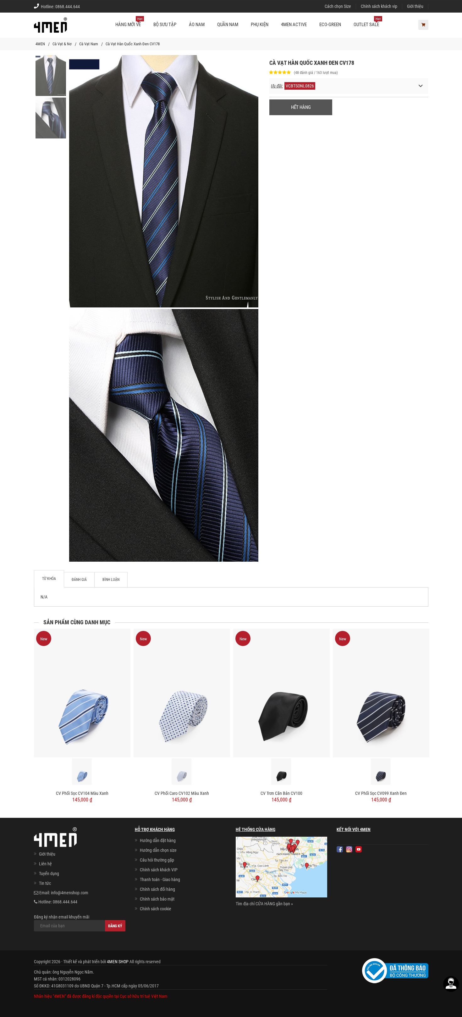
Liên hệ (45, 863)
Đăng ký (115, 926)
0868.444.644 (67, 6)
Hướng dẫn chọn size (158, 850)
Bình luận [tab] (110, 579)
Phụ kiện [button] (259, 24)
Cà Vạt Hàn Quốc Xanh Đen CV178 (133, 44)
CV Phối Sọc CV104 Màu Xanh (82, 793)
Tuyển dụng (49, 873)
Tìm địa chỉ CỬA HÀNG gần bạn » (264, 903)
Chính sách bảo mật (157, 899)
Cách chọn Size (338, 6)
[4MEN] (50, 28)
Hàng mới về (128, 22)
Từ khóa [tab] (49, 578)
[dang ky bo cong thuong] (395, 970)
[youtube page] (358, 849)
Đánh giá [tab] (79, 579)
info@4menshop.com (69, 892)
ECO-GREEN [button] (330, 24)
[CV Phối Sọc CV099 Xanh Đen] (381, 693)
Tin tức (45, 883)
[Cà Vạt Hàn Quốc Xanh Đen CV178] (51, 75)
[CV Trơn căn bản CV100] (281, 693)
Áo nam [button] (197, 24)
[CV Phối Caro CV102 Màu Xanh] (182, 693)
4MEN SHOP (118, 961)
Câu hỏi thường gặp (157, 859)
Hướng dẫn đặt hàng (158, 840)
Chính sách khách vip (379, 6)
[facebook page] (340, 849)
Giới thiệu (415, 6)
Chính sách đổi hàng (157, 889)
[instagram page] (349, 849)
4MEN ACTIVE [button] (294, 24)
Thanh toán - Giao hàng (160, 879)
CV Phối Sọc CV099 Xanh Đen (381, 793)
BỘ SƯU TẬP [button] (164, 24)
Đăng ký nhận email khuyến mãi (61, 916)
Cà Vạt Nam (88, 44)
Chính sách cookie (155, 908)
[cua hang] (281, 868)
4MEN (40, 44)
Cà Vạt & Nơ (62, 44)
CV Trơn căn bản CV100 (281, 793)
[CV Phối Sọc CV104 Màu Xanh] (82, 693)
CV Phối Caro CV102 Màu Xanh (182, 793)
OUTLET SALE (367, 22)
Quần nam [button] (227, 24)
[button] (348, 86)
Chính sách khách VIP (159, 869)
